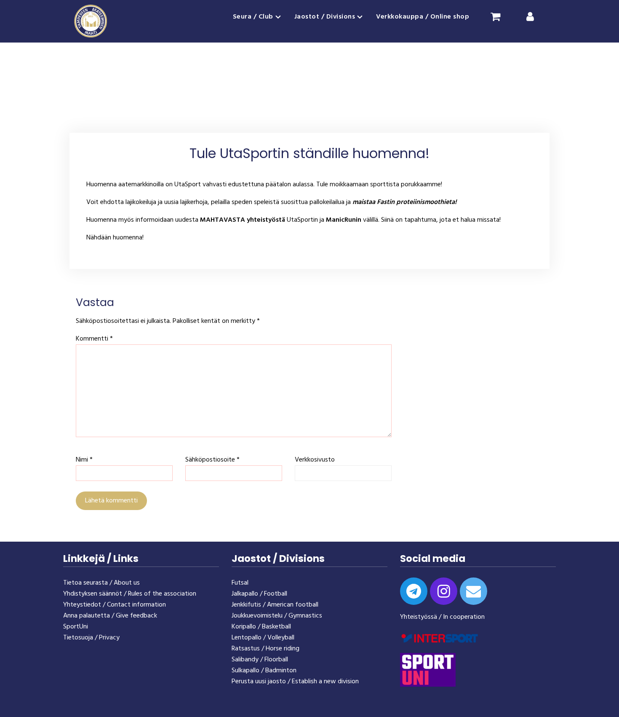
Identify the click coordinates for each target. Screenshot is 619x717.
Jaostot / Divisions (324, 16)
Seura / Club (253, 16)
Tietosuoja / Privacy (91, 637)
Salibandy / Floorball (260, 659)
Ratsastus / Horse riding (265, 648)
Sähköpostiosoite (212, 459)
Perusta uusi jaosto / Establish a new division (295, 681)
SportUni (75, 626)
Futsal (240, 582)
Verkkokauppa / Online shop (422, 16)
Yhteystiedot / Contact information (114, 604)
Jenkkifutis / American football (275, 604)
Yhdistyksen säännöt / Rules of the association (129, 593)
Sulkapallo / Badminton (264, 670)
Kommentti (94, 338)
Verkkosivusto (315, 459)
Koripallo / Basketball (261, 626)
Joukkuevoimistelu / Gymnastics (277, 615)
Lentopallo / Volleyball (263, 637)
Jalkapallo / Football (259, 593)
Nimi (84, 459)
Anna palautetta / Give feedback (110, 615)
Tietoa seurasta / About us (101, 582)
